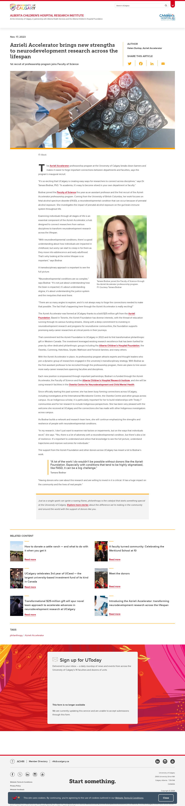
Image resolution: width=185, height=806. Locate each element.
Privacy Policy (15, 785)
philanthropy (16, 635)
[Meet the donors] (101, 578)
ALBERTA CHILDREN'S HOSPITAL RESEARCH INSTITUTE (47, 15)
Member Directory (38, 761)
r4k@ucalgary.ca (60, 761)
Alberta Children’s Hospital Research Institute (106, 380)
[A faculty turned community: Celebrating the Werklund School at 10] (101, 551)
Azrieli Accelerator (59, 165)
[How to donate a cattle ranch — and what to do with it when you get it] (16, 551)
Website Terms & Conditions (129, 798)
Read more (30, 559)
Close (166, 798)
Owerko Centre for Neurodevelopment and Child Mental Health (101, 384)
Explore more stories (77, 505)
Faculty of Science (66, 192)
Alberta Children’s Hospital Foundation (119, 345)
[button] (131, 63)
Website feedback (17, 789)
